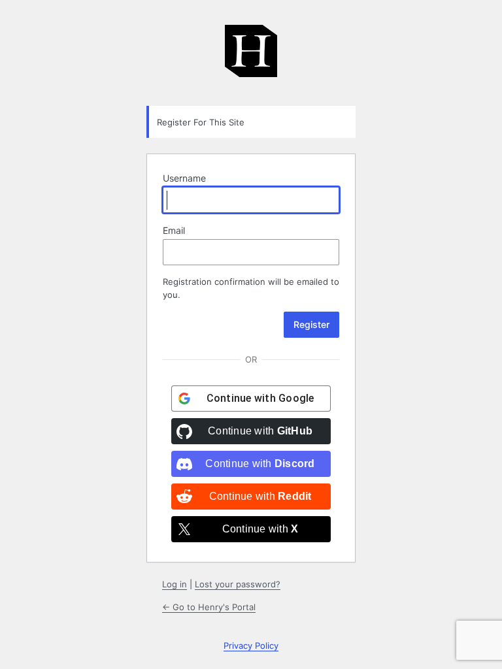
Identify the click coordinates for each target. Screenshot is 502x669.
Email (174, 230)
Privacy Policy (251, 645)
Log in (174, 584)
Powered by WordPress (251, 57)
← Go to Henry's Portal (209, 607)
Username (184, 178)
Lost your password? (237, 584)
